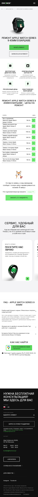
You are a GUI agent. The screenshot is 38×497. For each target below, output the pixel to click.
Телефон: (5, 404)
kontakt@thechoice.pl (9, 450)
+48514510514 (11, 459)
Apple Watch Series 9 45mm (25, 9)
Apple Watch (9, 9)
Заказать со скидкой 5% (19, 197)
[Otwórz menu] (34, 3)
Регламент (26, 494)
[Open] (27, 278)
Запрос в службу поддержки (19, 424)
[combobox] (4, 407)
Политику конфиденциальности (13, 430)
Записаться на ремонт (19, 54)
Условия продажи (11, 430)
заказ (33, 120)
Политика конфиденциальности (12, 494)
